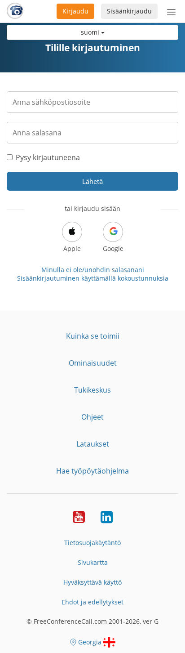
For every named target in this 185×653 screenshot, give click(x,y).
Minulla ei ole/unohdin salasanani (92, 269)
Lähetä (92, 181)
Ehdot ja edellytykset (92, 602)
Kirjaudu (75, 11)
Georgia (89, 642)
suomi (91, 32)
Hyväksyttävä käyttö (92, 582)
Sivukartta (93, 562)
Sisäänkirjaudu (129, 11)
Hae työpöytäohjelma (92, 471)
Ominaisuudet (93, 363)
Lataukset (92, 444)
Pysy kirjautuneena (48, 157)
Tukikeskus (92, 390)
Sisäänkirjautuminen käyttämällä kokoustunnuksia (92, 278)
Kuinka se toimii (92, 336)
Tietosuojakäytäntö (92, 542)
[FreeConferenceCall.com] (15, 11)
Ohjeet (92, 417)
